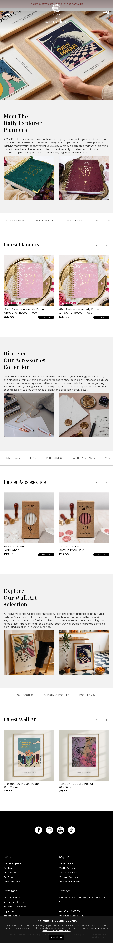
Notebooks (74, 220)
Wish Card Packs (84, 458)
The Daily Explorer (12, 863)
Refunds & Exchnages (15, 906)
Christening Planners (69, 881)
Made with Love (12, 881)
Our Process (10, 877)
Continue (56, 937)
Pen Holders (54, 458)
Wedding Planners (68, 877)
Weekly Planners (46, 220)
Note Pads (13, 458)
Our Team (9, 867)
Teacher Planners (68, 872)
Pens (33, 458)
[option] (28, 288)
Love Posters (25, 695)
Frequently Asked (12, 897)
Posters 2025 (88, 695)
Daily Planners (15, 220)
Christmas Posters (56, 695)
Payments (9, 911)
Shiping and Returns (14, 902)
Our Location (10, 872)
